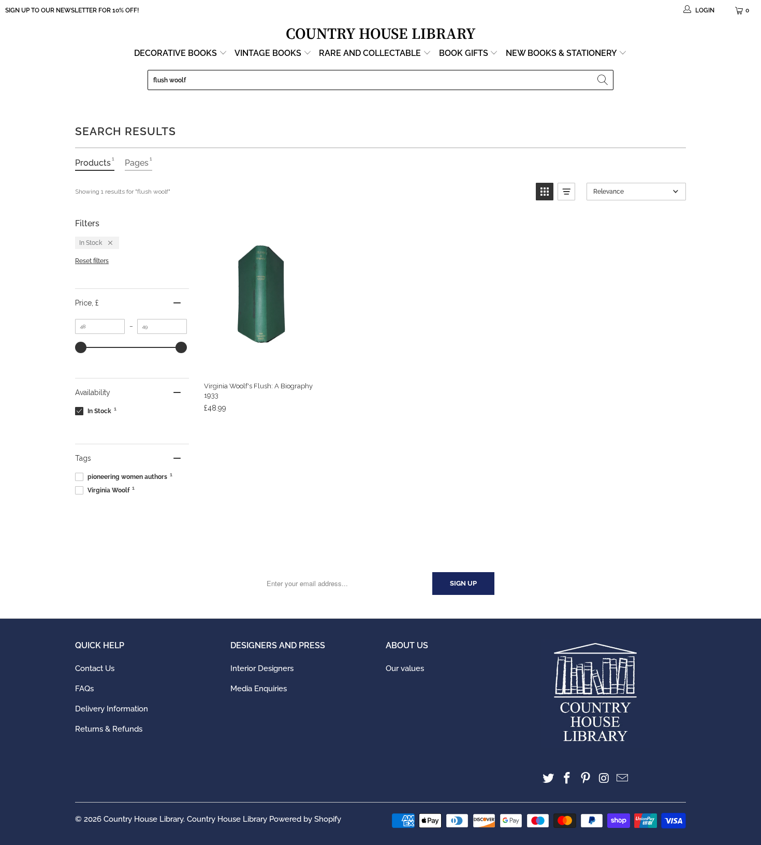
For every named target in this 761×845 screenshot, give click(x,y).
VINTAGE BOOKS (268, 53)
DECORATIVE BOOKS (176, 53)
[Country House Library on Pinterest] (585, 778)
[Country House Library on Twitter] (549, 778)
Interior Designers (262, 668)
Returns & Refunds (108, 729)
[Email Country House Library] (623, 778)
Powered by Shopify (305, 819)
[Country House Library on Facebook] (567, 778)
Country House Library (143, 819)
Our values (405, 668)
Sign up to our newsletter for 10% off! (72, 10)
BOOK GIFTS (464, 53)
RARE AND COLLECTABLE (371, 53)
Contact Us (94, 668)
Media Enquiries (258, 688)
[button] (544, 191)
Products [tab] (94, 162)
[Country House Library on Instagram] (604, 778)
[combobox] (380, 80)
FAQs (84, 688)
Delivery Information (111, 708)
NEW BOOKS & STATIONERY (562, 53)
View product (258, 363)
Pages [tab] (138, 162)
